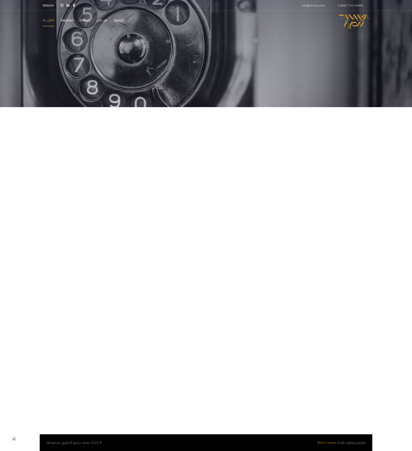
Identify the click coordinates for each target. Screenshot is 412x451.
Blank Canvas (326, 442)
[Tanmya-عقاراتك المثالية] (354, 21)
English (48, 5)
